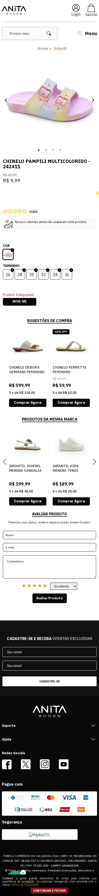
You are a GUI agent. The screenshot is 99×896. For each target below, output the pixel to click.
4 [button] (60, 150)
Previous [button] (6, 100)
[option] (49, 100)
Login (75, 14)
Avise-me (19, 301)
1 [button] (38, 150)
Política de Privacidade (24, 884)
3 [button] (53, 150)
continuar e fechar (49, 890)
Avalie (33, 211)
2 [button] (45, 150)
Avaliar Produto (49, 598)
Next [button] (93, 100)
